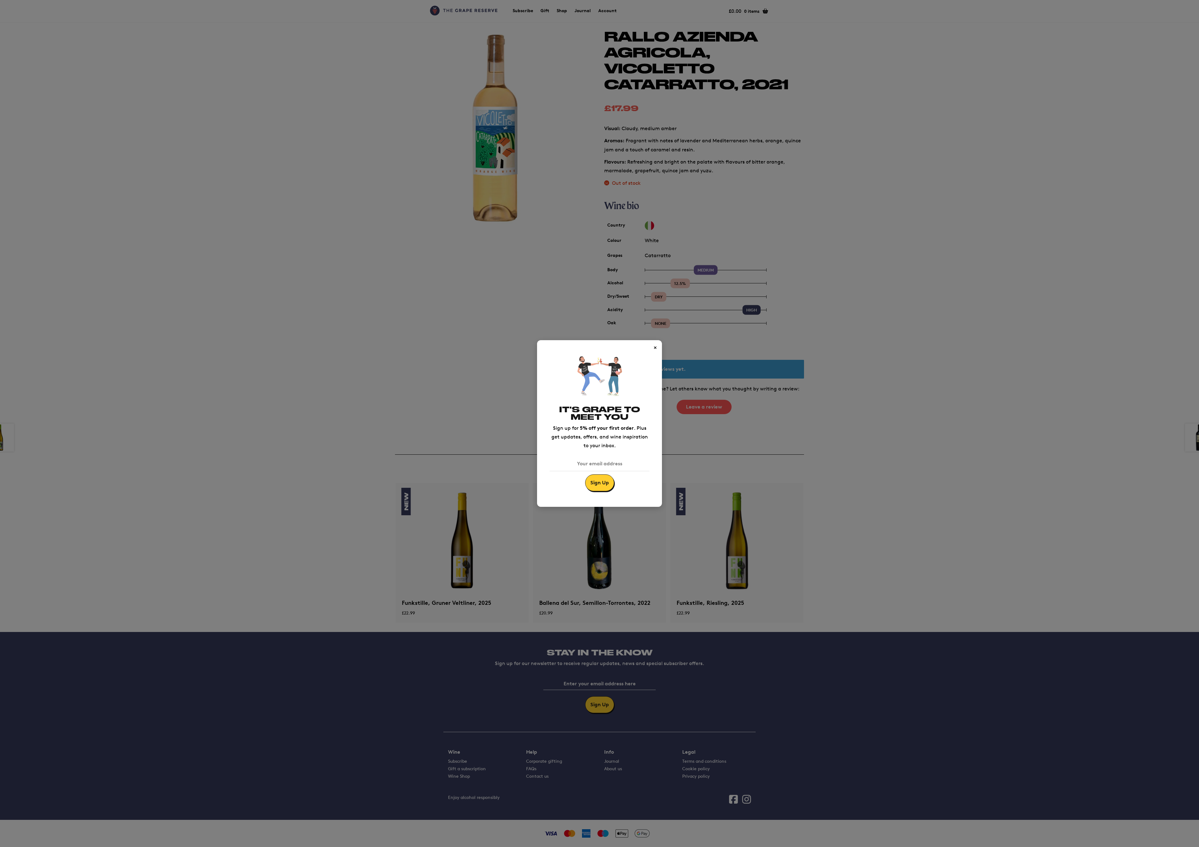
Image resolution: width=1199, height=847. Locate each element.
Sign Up (599, 483)
